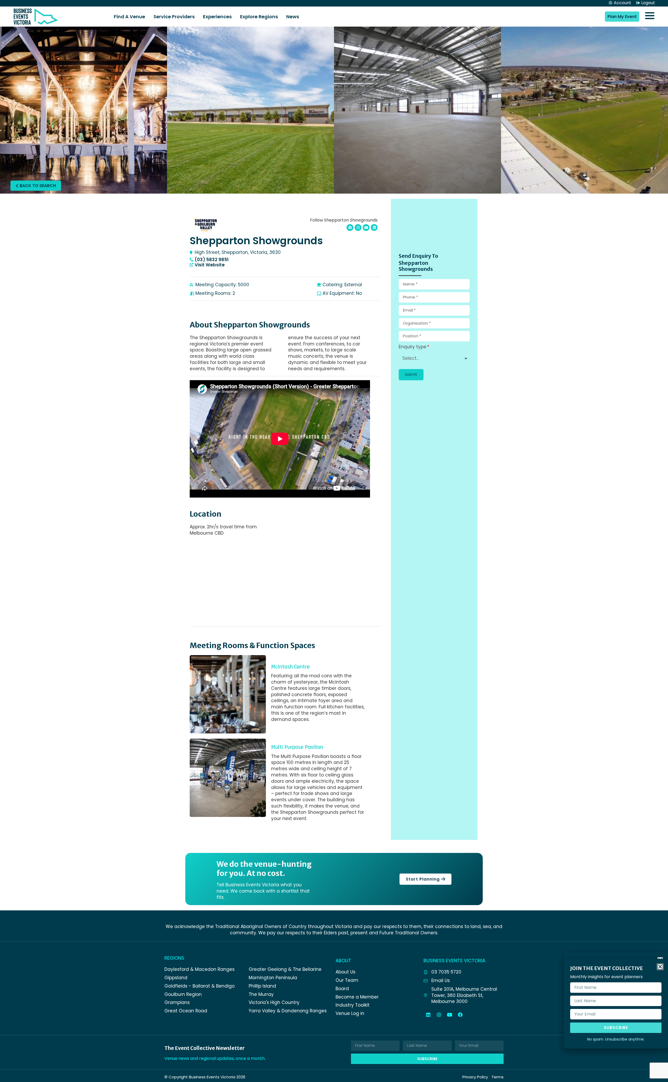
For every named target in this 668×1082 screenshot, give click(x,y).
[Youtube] (366, 227)
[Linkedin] (428, 1014)
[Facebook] (460, 1014)
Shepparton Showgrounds (256, 241)
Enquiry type (412, 347)
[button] (411, 374)
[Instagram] (439, 1014)
